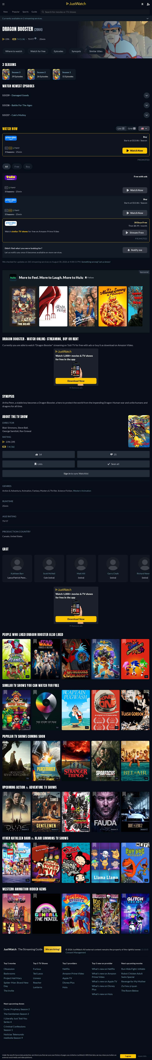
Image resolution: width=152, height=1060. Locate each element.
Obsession (9, 968)
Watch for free (37, 51)
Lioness (37, 978)
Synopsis (76, 51)
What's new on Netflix (103, 968)
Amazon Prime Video (73, 973)
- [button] (15, 95)
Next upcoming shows (14, 1003)
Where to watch (13, 51)
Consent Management (76, 952)
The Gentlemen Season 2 (16, 1013)
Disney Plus (68, 982)
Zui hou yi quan (129, 986)
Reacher (37, 982)
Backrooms (9, 973)
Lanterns (37, 987)
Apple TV (67, 978)
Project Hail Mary (13, 978)
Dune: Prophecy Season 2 (17, 1009)
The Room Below (129, 990)
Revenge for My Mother (133, 981)
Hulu (65, 987)
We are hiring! (52, 949)
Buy (28, 166)
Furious (37, 968)
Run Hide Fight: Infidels (133, 968)
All (6, 166)
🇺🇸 (142, 128)
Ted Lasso (38, 973)
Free (17, 166)
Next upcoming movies (131, 963)
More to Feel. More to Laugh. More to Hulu (51, 278)
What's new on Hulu (102, 994)
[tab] (76, 95)
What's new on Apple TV (104, 981)
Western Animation (82, 490)
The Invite (9, 990)
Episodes (58, 51)
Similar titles (95, 51)
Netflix (66, 968)
